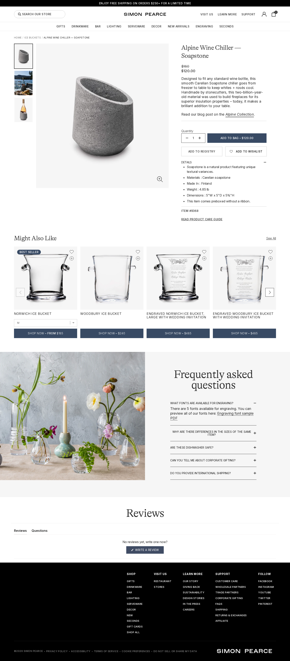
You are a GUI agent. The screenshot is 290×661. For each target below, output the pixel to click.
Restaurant (162, 581)
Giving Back (191, 587)
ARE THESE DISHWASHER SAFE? (191, 447)
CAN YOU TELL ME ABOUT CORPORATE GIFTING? (203, 460)
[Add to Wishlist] (71, 252)
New (130, 615)
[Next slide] (269, 292)
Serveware (136, 26)
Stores (159, 587)
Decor (157, 26)
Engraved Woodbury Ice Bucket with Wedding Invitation (243, 315)
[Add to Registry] (71, 258)
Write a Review (149, 551)
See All (271, 238)
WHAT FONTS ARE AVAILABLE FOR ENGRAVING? (201, 403)
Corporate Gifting (229, 598)
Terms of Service (106, 651)
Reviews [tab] (20, 531)
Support (248, 14)
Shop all (133, 632)
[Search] (19, 14)
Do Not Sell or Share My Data (175, 651)
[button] (160, 179)
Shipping (221, 610)
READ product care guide (202, 219)
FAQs (218, 604)
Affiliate (221, 621)
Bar (98, 26)
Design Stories (193, 598)
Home (18, 37)
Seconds (226, 26)
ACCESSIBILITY (80, 651)
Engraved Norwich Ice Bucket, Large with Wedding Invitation (176, 315)
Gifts (60, 26)
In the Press (191, 604)
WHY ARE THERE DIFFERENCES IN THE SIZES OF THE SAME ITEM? (211, 433)
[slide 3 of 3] (23, 109)
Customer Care (226, 581)
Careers (189, 610)
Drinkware (80, 26)
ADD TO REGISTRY (201, 151)
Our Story (190, 581)
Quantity (187, 131)
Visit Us (206, 14)
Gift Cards (135, 626)
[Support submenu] (257, 14)
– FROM (45, 333)
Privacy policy (57, 651)
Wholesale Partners (230, 587)
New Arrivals (179, 26)
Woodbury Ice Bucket (101, 314)
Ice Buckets (32, 37)
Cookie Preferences (136, 651)
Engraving (204, 26)
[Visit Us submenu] (215, 14)
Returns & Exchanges (231, 615)
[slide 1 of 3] (23, 56)
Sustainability (193, 592)
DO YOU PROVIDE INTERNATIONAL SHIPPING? (200, 473)
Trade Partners (227, 592)
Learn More (227, 14)
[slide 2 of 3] (23, 83)
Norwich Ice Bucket (33, 314)
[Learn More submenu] (238, 14)
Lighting (114, 26)
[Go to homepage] (145, 14)
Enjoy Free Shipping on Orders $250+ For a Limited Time (145, 3)
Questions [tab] (40, 531)
